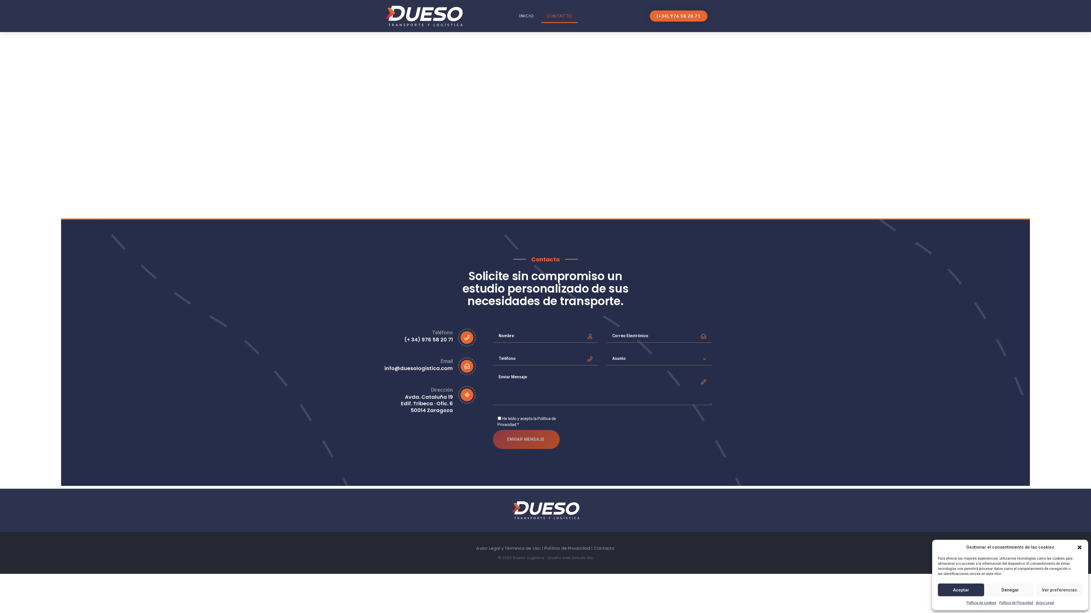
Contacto (559, 15)
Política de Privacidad (1016, 603)
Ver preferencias (1059, 590)
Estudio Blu (582, 557)
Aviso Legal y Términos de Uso (508, 548)
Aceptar (961, 590)
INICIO (526, 15)
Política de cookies (981, 603)
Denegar (1010, 590)
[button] (1079, 547)
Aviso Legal (1045, 603)
